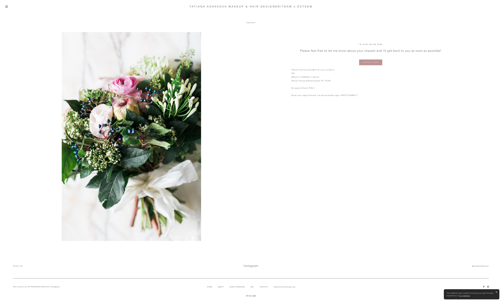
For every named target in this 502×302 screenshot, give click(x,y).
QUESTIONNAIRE (237, 287)
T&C (252, 287)
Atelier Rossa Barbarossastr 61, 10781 (311, 81)
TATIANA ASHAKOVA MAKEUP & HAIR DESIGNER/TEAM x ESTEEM (251, 6)
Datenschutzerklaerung (284, 287)
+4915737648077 (349, 95)
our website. (464, 296)
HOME (209, 287)
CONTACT (264, 287)
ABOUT (221, 287)
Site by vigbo (251, 296)
